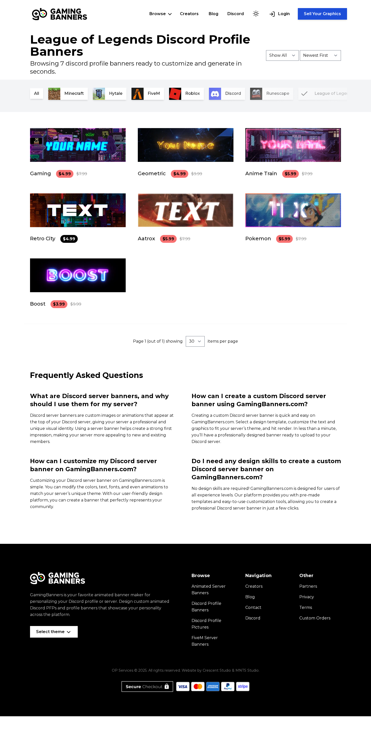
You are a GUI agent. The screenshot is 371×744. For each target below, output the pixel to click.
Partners (308, 586)
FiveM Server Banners (205, 641)
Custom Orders (314, 618)
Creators (189, 13)
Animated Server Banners (209, 589)
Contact (253, 607)
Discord (235, 13)
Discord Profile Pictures (206, 624)
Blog (213, 13)
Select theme (51, 631)
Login (283, 13)
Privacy (306, 596)
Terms (305, 607)
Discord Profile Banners (206, 606)
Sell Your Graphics (322, 13)
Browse (158, 13)
